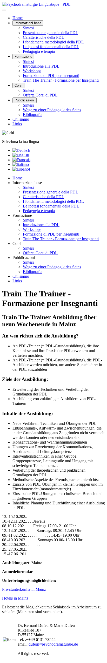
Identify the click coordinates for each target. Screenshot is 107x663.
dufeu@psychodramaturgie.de (53, 644)
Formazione (23, 56)
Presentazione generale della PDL (50, 32)
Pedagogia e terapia (39, 51)
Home (17, 18)
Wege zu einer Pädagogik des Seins (52, 110)
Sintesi (28, 28)
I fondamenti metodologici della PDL (53, 42)
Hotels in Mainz (15, 598)
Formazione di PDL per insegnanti (51, 75)
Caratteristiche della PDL (43, 37)
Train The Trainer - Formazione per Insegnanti (61, 80)
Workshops (32, 71)
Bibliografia (32, 114)
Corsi (18, 85)
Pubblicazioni (25, 100)
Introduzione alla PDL (41, 66)
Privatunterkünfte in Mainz (24, 589)
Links (17, 124)
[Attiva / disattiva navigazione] (4, 10)
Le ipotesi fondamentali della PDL (51, 46)
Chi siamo (20, 119)
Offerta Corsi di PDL (40, 95)
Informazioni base (28, 23)
